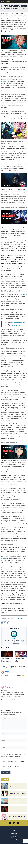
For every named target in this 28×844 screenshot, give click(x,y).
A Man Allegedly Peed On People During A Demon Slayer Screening (21, 660)
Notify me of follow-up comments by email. (13, 761)
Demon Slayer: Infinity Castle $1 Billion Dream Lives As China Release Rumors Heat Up (7, 660)
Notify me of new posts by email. (11, 766)
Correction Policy (14, 834)
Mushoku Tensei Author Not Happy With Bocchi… (17, 801)
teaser (22, 165)
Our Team (14, 832)
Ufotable (3, 558)
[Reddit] (7, 623)
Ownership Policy (14, 833)
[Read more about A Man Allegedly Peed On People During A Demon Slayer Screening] (21, 653)
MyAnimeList (14, 425)
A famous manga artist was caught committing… (17, 793)
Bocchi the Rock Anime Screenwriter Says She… (17, 816)
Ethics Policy (13, 836)
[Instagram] (18, 823)
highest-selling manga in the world (13, 396)
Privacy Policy (14, 839)
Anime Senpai (5, 1)
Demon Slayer (12, 536)
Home (14, 830)
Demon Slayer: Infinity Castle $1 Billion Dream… (17, 809)
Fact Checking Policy (14, 837)
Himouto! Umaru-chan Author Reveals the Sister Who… (17, 785)
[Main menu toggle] (25, 1)
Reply (25, 680)
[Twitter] (4, 623)
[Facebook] (2, 623)
